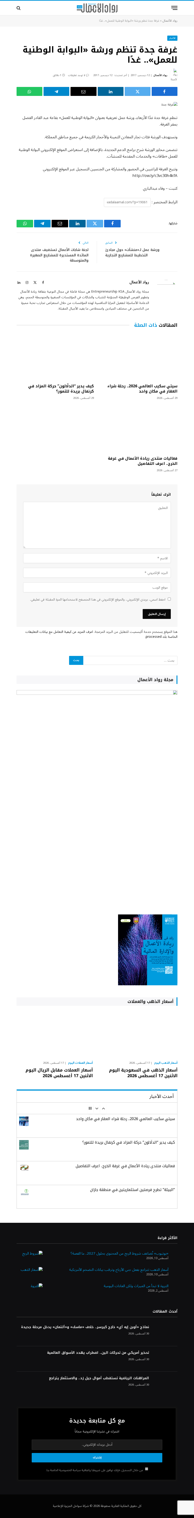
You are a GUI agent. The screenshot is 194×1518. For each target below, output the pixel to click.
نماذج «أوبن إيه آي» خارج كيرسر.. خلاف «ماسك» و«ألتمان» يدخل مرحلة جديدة (85, 1327)
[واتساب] (29, 91)
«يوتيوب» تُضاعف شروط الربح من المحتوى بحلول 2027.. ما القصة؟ (119, 1253)
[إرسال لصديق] (83, 91)
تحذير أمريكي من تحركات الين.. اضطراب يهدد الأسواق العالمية (98, 1352)
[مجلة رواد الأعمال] (97, 8)
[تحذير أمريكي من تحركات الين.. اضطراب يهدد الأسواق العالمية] (165, 1359)
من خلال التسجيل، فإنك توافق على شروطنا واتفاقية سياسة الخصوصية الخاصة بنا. (95, 1470)
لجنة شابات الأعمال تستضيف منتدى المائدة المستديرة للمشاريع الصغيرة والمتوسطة (59, 255)
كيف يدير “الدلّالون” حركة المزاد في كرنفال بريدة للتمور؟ (61, 389)
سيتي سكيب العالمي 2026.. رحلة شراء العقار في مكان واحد (142, 389)
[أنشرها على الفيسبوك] (164, 91)
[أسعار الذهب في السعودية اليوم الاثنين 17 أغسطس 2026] (139, 1034)
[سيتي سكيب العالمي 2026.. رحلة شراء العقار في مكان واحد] (138, 357)
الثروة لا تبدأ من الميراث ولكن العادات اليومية (136, 1286)
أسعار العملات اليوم (80, 1063)
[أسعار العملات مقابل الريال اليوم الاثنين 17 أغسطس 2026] (55, 1034)
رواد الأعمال (169, 20)
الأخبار (172, 38)
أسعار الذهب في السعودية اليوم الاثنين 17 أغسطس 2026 (143, 1073)
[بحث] (19, 8)
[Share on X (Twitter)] (137, 91)
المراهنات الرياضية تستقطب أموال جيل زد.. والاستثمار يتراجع (99, 1378)
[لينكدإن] (110, 91)
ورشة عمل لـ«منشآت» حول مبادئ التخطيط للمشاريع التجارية (132, 252)
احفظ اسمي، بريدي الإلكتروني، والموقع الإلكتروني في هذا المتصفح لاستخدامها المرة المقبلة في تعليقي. (97, 599)
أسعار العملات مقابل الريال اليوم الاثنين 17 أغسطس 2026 (59, 1073)
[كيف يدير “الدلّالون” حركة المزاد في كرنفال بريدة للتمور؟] (55, 357)
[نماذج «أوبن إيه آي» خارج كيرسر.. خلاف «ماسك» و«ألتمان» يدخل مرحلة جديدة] (165, 1333)
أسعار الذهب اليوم (165, 1063)
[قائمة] (174, 8)
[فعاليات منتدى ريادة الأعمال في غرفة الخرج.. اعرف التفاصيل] (138, 429)
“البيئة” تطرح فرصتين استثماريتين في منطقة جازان (132, 1189)
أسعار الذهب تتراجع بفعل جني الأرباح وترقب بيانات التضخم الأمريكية (118, 1269)
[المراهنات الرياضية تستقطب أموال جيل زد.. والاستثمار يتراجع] (165, 1384)
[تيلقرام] (56, 91)
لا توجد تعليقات (76, 75)
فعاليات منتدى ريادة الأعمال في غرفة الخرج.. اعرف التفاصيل (142, 461)
